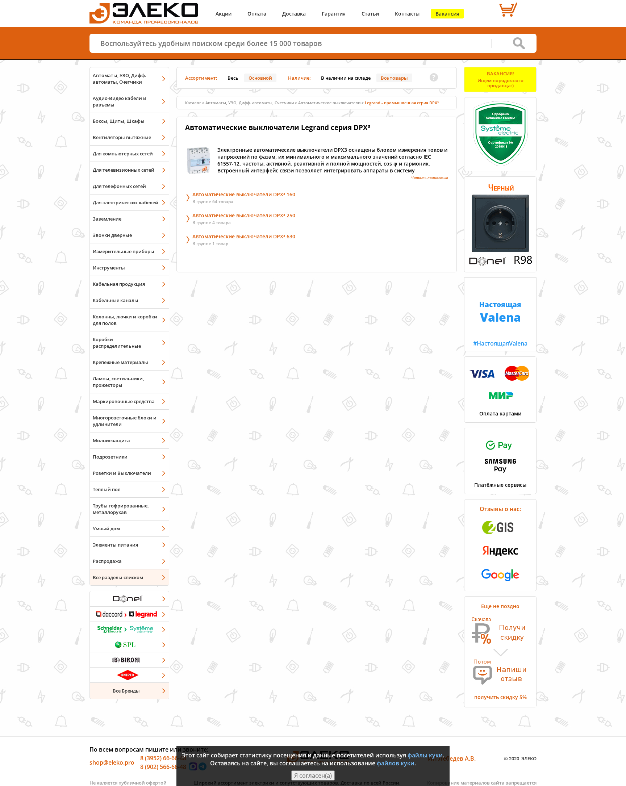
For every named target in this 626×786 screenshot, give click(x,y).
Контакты (407, 13)
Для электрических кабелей (125, 202)
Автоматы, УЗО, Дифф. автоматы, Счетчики (119, 78)
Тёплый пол (107, 489)
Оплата (256, 13)
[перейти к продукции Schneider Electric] (129, 629)
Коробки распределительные (117, 342)
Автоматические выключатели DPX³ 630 (243, 236)
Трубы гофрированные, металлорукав (121, 508)
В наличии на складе (346, 78)
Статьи (370, 13)
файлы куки (425, 755)
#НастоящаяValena (500, 323)
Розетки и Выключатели (122, 473)
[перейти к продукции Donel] (129, 598)
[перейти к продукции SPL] (129, 644)
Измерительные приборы (123, 251)
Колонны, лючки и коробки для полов (125, 319)
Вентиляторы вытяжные (122, 137)
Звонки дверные (112, 235)
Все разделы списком (118, 577)
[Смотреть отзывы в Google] (500, 583)
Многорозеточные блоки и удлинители (124, 420)
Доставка (294, 13)
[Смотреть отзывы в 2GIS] (500, 536)
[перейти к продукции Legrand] (129, 614)
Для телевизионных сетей (123, 170)
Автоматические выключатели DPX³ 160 (243, 194)
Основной (260, 78)
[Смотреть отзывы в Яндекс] (500, 560)
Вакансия (447, 13)
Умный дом (106, 528)
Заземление (107, 219)
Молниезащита (111, 440)
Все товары (394, 78)
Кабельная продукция (119, 284)
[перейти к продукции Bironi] (129, 659)
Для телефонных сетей (119, 186)
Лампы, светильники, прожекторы (118, 381)
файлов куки (395, 763)
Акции (223, 13)
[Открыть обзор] (500, 264)
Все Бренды (126, 690)
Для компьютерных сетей (123, 153)
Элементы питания (115, 545)
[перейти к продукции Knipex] (129, 674)
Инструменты (109, 267)
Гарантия (334, 13)
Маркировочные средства (124, 401)
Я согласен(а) (313, 775)
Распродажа (107, 561)
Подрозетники (110, 456)
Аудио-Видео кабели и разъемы (119, 101)
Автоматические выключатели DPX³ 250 (243, 215)
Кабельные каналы (115, 300)
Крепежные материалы (120, 362)
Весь (233, 78)
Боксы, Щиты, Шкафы (119, 121)
